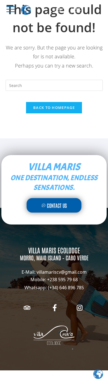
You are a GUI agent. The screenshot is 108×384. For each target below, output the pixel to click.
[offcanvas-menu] (10, 9)
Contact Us (57, 205)
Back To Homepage (54, 107)
